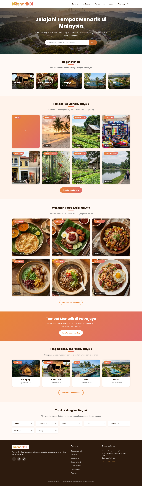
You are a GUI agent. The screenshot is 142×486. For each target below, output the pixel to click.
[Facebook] (14, 459)
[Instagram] (19, 459)
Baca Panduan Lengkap (71, 333)
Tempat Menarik (76, 451)
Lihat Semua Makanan (71, 302)
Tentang (121, 4)
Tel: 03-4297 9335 (108, 461)
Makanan (86, 4)
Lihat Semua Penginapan (71, 392)
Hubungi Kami (76, 466)
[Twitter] (24, 459)
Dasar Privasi (75, 469)
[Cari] (128, 4)
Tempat (75, 4)
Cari (92, 42)
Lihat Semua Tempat (71, 190)
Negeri (110, 4)
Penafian (74, 473)
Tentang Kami (76, 462)
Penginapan (100, 4)
